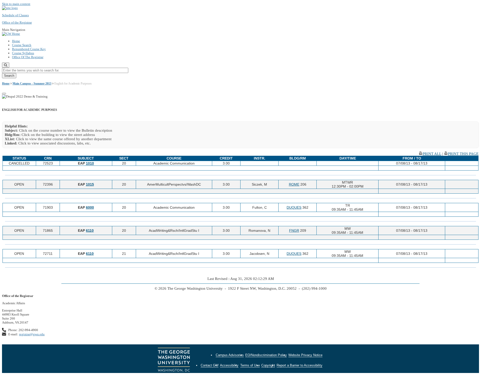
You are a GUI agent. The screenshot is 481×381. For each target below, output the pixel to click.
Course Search (21, 45)
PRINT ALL (432, 154)
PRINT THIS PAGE (463, 154)
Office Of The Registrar (27, 57)
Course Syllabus (23, 53)
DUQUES (294, 207)
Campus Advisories (230, 355)
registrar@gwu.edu (32, 334)
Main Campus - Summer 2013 (32, 83)
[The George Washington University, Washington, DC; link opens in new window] (174, 360)
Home (16, 41)
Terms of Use (250, 365)
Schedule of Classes (15, 15)
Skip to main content (16, 4)
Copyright (268, 365)
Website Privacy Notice (305, 355)
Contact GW (209, 365)
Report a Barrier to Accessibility (299, 365)
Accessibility (229, 365)
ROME (294, 184)
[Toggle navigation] (4, 93)
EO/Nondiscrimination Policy (266, 355)
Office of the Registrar (17, 22)
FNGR (294, 230)
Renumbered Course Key (29, 49)
